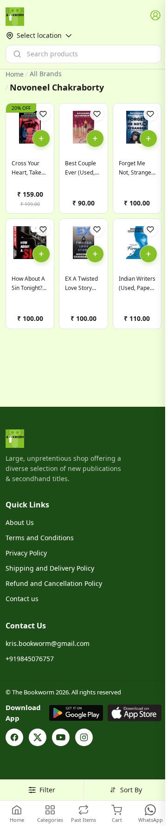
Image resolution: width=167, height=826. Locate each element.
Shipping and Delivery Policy (50, 568)
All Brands (46, 74)
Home (15, 74)
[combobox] (83, 54)
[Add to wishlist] (43, 114)
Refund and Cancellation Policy (54, 583)
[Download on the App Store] (134, 713)
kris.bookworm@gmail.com (48, 643)
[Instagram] (84, 737)
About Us (20, 522)
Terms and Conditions (40, 537)
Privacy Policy (26, 553)
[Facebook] (14, 737)
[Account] (155, 15)
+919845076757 (30, 658)
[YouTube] (61, 737)
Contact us (22, 598)
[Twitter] (37, 737)
